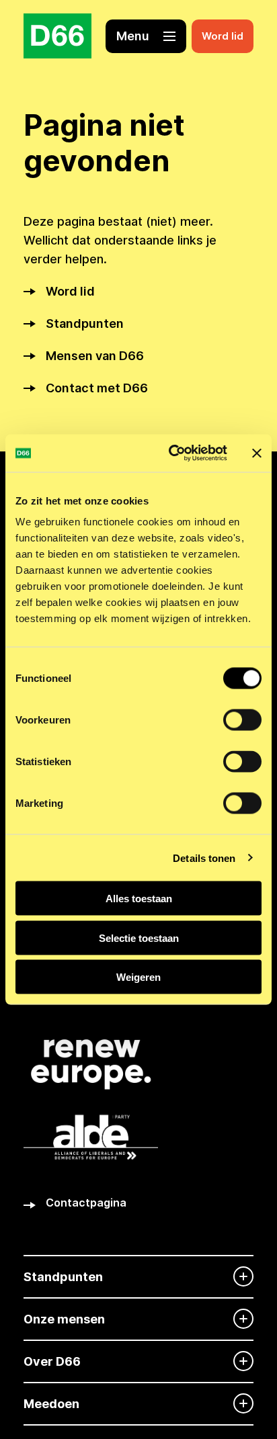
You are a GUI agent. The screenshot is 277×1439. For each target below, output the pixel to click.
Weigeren (138, 977)
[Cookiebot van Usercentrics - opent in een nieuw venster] (171, 453)
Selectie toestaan (139, 937)
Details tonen (204, 857)
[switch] (242, 720)
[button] (146, 36)
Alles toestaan (139, 898)
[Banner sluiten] (257, 452)
